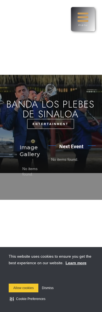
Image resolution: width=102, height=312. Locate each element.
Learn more (76, 263)
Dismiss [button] (48, 288)
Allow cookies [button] (23, 288)
